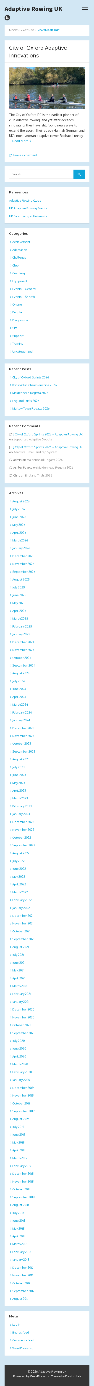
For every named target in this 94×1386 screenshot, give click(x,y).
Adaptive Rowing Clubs (25, 200)
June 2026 (19, 517)
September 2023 (23, 751)
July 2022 (18, 861)
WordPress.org (22, 1348)
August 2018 (20, 1205)
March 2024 (20, 704)
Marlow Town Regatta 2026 (31, 408)
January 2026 (21, 548)
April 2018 (19, 1236)
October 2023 (21, 743)
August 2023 (20, 759)
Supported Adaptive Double (32, 439)
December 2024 (23, 642)
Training (18, 343)
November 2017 (23, 1275)
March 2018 (19, 1244)
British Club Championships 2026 (34, 385)
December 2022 (23, 822)
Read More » (21, 141)
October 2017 (21, 1283)
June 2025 (19, 595)
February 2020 (22, 1072)
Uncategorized (22, 351)
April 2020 (19, 1056)
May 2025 (18, 603)
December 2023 (23, 728)
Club (15, 265)
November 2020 (23, 1017)
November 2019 (23, 1095)
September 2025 (23, 571)
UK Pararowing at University (28, 216)
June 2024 (19, 689)
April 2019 (18, 1150)
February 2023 (22, 806)
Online (17, 304)
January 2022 (21, 908)
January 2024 (21, 720)
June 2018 (19, 1220)
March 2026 (20, 540)
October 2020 (21, 1025)
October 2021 (21, 931)
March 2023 (20, 798)
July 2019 (18, 1127)
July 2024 (18, 681)
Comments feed (23, 1340)
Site (15, 328)
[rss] (7, 17)
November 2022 (23, 829)
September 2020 (23, 1033)
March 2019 (19, 1158)
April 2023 (19, 790)
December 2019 (23, 1088)
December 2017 (23, 1267)
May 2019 (18, 1142)
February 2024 (22, 712)
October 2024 (21, 658)
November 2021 (23, 923)
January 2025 (21, 634)
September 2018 (23, 1197)
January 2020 (21, 1080)
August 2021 (20, 947)
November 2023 (23, 736)
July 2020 (18, 1041)
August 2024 (21, 673)
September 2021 (23, 939)
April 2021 (18, 978)
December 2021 (23, 915)
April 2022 (19, 884)
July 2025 (18, 587)
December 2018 (23, 1173)
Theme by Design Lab (66, 1376)
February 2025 (22, 626)
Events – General (24, 289)
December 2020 (23, 1009)
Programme (20, 320)
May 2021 (18, 970)
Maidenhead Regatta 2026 (30, 393)
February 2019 (21, 1166)
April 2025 (19, 611)
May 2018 (18, 1228)
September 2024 (23, 665)
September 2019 (23, 1111)
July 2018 (18, 1213)
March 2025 (20, 618)
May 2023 (18, 783)
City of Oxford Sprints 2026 (30, 377)
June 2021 (18, 962)
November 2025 (23, 564)
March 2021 (19, 986)
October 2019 (21, 1103)
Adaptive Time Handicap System (35, 452)
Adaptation (19, 250)
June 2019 (18, 1134)
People (17, 312)
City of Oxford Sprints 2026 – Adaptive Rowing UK (49, 434)
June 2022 (19, 868)
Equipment (19, 281)
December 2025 (23, 556)
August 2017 (20, 1298)
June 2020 (19, 1048)
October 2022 (21, 837)
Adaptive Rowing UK (33, 9)
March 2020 (20, 1064)
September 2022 (23, 845)
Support (18, 336)
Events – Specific (23, 297)
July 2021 (18, 954)
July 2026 (18, 509)
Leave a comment (24, 155)
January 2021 (20, 1001)
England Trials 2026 (25, 401)
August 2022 (20, 853)
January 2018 (20, 1259)
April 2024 (19, 697)
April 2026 (19, 532)
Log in (16, 1324)
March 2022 (20, 892)
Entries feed (20, 1332)
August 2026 (21, 501)
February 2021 (21, 994)
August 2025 (21, 579)
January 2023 (21, 814)
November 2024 (23, 650)
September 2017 (23, 1291)
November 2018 (23, 1181)
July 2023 (18, 767)
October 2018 (21, 1189)
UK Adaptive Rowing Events (28, 208)
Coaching (18, 273)
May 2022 (18, 876)
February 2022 (22, 900)
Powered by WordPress (29, 1376)
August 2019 (20, 1119)
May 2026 (18, 524)
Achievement (21, 242)
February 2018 (21, 1252)
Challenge (19, 257)
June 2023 (19, 775)
